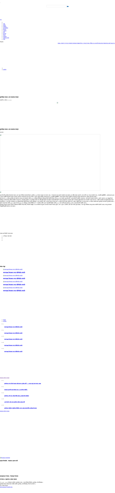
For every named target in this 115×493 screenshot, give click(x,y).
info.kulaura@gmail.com (6, 487)
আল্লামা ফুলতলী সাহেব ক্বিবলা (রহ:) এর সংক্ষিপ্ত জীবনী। (16, 389)
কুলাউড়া (4, 26)
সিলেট (4, 35)
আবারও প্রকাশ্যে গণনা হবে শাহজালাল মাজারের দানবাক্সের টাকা (64, 43)
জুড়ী (4, 32)
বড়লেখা (4, 33)
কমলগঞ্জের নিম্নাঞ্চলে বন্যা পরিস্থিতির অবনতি (14, 272)
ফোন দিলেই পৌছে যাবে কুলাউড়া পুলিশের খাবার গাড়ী (14, 402)
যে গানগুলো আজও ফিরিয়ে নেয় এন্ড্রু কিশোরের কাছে (87, 43)
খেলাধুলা (4, 30)
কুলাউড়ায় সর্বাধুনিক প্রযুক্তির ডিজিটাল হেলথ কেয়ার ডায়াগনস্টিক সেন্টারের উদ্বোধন (20, 408)
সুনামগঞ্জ (4, 36)
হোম (4, 23)
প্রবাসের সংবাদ (6, 37)
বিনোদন (4, 29)
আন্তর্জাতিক (5, 28)
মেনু (0, 19)
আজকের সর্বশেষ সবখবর (4, 377)
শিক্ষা (4, 39)
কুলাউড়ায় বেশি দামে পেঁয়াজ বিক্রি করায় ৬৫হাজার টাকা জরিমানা (16, 395)
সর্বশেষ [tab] (4, 319)
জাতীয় (4, 25)
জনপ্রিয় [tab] (4, 321)
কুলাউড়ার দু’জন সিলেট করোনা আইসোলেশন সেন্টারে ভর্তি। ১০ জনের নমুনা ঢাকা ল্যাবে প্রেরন (22, 383)
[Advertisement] (47, 55)
